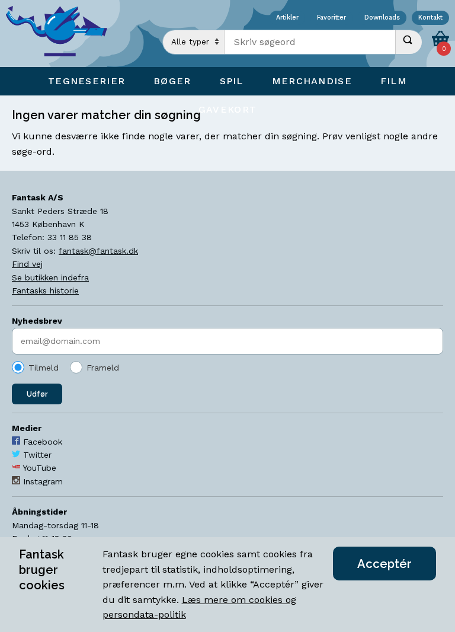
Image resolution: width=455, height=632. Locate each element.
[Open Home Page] (62, 33)
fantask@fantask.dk (98, 251)
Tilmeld (43, 367)
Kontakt (430, 18)
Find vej (27, 264)
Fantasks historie (45, 290)
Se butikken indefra (50, 277)
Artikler (287, 18)
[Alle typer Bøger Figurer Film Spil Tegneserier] (194, 42)
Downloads (382, 18)
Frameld (102, 367)
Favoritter (331, 18)
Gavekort (227, 109)
